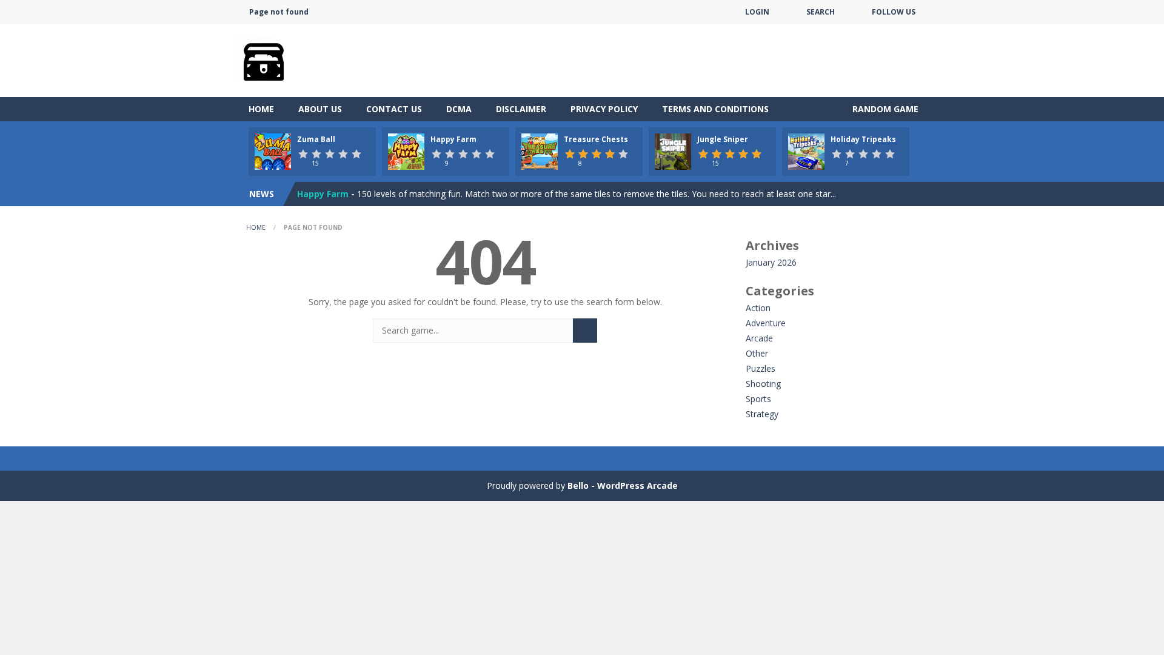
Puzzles (760, 368)
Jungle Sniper (722, 139)
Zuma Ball (316, 139)
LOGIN (757, 12)
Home (261, 109)
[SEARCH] (585, 330)
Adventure (766, 323)
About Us (320, 109)
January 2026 (771, 262)
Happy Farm (453, 139)
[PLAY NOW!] (273, 150)
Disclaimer (521, 109)
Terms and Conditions (715, 109)
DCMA (459, 109)
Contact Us (394, 109)
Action (758, 308)
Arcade (759, 338)
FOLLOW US (893, 12)
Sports (758, 399)
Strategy (762, 414)
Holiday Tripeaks (863, 139)
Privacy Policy (604, 109)
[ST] (263, 60)
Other (757, 353)
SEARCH (820, 12)
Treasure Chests (596, 139)
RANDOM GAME (884, 109)
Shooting (763, 383)
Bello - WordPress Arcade (622, 485)
